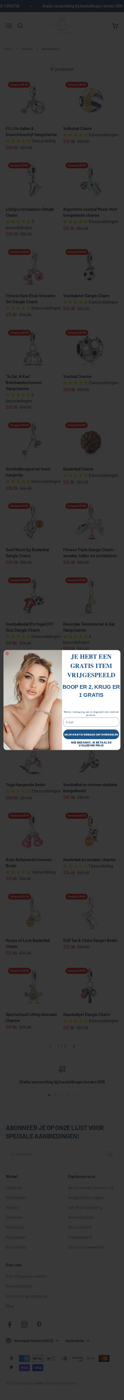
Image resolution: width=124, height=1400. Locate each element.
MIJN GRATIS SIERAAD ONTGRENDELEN (91, 734)
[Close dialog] (7, 653)
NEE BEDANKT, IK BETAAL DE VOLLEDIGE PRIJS (91, 744)
